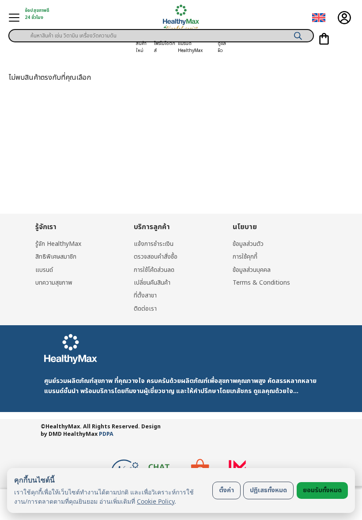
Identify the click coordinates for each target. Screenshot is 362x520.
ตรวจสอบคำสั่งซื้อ (155, 256)
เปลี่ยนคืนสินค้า (152, 282)
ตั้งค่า (226, 490)
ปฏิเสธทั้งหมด (268, 490)
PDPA (106, 434)
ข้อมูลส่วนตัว (248, 244)
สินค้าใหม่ (141, 47)
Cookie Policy (155, 501)
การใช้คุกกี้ (245, 256)
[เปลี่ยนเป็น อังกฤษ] (319, 18)
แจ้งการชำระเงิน (153, 244)
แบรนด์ (44, 270)
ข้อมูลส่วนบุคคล (252, 270)
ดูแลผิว (222, 47)
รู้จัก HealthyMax (58, 244)
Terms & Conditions (261, 282)
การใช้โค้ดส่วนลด (154, 270)
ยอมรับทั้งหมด (322, 490)
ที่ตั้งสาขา (145, 295)
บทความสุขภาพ (53, 282)
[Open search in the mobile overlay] (161, 32)
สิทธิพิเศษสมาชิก (55, 256)
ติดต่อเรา (145, 308)
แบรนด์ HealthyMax (190, 47)
